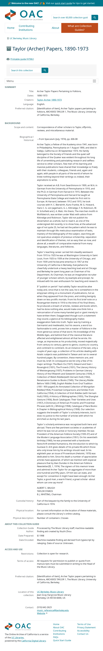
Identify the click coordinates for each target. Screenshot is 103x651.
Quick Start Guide (62, 640)
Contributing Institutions (26, 28)
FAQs (55, 637)
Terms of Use (84, 624)
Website (41, 613)
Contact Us (82, 633)
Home (10, 28)
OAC (24, 15)
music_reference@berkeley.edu (53, 610)
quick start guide (63, 3)
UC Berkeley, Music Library (23, 38)
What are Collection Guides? (80, 28)
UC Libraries (17, 637)
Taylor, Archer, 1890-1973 (49, 99)
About (55, 28)
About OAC (58, 627)
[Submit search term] (94, 17)
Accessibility (83, 630)
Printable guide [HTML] (22, 59)
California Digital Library (33, 640)
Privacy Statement (86, 627)
